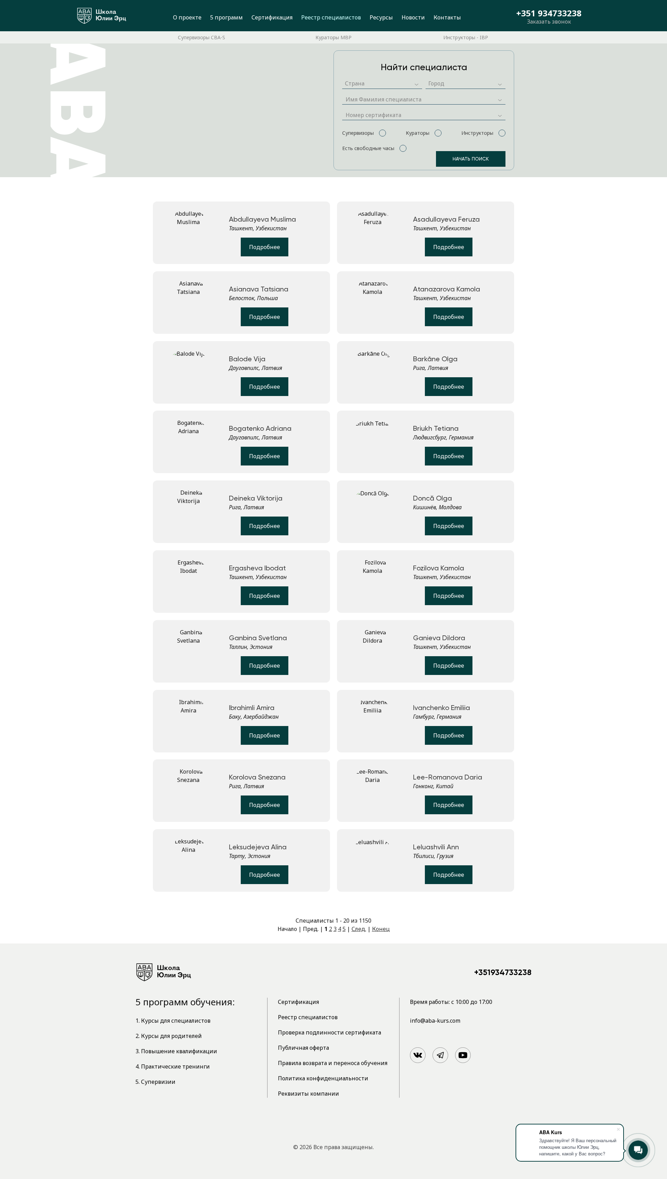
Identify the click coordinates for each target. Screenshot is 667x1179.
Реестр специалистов (331, 17)
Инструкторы (477, 133)
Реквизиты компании (308, 1093)
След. (359, 929)
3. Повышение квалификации (176, 1051)
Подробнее (264, 247)
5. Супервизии (155, 1082)
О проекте (187, 17)
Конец (381, 929)
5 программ (226, 17)
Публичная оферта (303, 1048)
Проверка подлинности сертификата (329, 1032)
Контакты (447, 17)
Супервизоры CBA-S (201, 37)
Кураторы (417, 133)
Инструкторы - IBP (465, 37)
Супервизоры (358, 133)
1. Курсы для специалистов (173, 1020)
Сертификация (272, 17)
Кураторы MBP (333, 37)
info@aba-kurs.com (435, 1020)
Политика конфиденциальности (323, 1078)
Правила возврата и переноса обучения (332, 1063)
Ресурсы (381, 17)
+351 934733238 (549, 13)
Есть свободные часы (368, 148)
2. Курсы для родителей (168, 1036)
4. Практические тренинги (172, 1066)
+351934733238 (503, 972)
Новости (413, 17)
